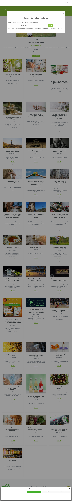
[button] (69, 488)
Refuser (48, 491)
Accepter (34, 491)
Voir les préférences (63, 491)
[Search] (69, 2)
